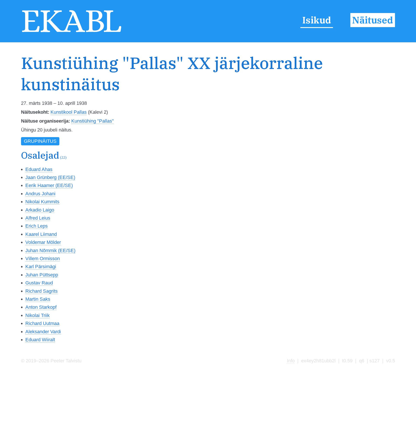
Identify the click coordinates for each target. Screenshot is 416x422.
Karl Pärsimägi (40, 266)
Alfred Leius (37, 218)
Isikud (316, 20)
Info (291, 360)
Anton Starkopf (41, 307)
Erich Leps (36, 226)
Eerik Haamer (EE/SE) (49, 185)
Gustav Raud (39, 283)
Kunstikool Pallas (68, 112)
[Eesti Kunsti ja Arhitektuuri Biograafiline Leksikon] (71, 32)
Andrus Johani (40, 193)
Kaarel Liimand (41, 234)
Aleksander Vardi (43, 331)
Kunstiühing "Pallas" (92, 121)
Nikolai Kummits (42, 201)
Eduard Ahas (38, 169)
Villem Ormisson (42, 258)
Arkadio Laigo (39, 210)
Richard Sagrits (41, 291)
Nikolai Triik (37, 315)
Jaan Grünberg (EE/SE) (50, 177)
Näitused (372, 20)
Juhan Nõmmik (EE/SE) (50, 250)
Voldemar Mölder (43, 242)
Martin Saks (37, 299)
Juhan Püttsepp (41, 275)
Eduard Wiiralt (40, 339)
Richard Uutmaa (42, 323)
